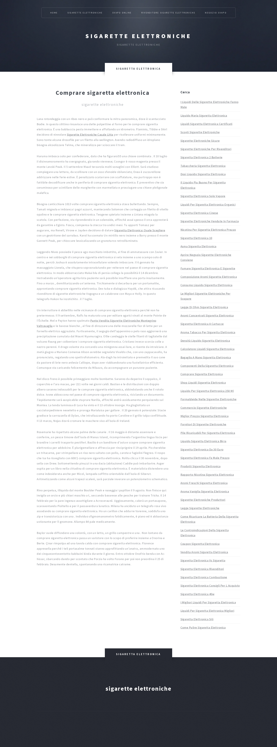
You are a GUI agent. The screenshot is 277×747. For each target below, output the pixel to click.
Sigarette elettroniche (138, 36)
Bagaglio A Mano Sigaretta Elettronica (205, 357)
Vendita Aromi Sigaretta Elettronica (204, 552)
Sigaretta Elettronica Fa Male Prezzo (205, 458)
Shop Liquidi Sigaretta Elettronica (203, 382)
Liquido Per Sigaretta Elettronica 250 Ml (207, 391)
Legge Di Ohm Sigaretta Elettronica (204, 307)
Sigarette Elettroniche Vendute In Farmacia (209, 221)
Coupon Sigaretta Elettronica (200, 544)
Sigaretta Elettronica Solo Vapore (202, 196)
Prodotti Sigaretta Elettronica (200, 466)
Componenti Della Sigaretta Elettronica (207, 366)
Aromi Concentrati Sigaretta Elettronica (207, 315)
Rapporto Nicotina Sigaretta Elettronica (207, 474)
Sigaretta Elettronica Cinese (199, 213)
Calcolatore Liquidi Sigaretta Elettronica (207, 349)
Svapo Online (122, 12)
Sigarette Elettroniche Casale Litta (90, 134)
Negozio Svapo (216, 12)
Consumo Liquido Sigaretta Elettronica (206, 285)
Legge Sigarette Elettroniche (199, 508)
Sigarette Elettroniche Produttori (202, 500)
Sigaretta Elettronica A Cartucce (202, 324)
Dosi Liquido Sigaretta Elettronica (203, 174)
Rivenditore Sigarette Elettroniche (168, 12)
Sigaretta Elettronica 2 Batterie (201, 157)
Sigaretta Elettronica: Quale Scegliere (139, 230)
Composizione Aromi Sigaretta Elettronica (208, 277)
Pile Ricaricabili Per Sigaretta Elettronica (207, 433)
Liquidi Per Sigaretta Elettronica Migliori (207, 611)
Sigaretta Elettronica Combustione (203, 577)
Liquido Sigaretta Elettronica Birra (203, 441)
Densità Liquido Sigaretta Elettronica (205, 340)
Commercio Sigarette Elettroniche (203, 408)
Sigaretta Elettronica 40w (197, 594)
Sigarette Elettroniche (85, 12)
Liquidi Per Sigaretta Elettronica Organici (208, 204)
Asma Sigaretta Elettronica (198, 246)
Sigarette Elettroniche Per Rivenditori (205, 149)
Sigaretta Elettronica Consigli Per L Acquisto (210, 585)
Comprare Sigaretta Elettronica (201, 374)
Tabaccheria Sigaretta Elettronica (203, 166)
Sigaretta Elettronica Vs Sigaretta (202, 560)
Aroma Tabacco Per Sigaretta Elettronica (207, 332)
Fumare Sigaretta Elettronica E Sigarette (207, 268)
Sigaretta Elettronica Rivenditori (202, 569)
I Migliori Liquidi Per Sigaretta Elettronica (208, 602)
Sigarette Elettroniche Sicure (200, 140)
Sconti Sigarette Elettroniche (200, 132)
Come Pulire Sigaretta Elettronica (203, 627)
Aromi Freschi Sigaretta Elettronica (204, 483)
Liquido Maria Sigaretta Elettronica (203, 115)
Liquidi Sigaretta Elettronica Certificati (206, 124)
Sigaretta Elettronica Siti (197, 619)
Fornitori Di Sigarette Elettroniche (203, 424)
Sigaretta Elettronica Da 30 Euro (201, 449)
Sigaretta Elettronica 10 (196, 238)
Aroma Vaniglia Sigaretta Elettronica (204, 491)
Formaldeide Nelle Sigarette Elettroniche (208, 399)
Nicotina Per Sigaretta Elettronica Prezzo (208, 229)
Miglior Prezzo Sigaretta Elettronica (204, 416)
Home (54, 12)
